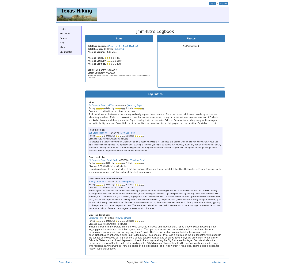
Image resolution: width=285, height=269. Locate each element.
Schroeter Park (96, 217)
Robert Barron (150, 262)
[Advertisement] (174, 14)
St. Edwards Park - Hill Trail (101, 105)
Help (62, 42)
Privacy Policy (65, 262)
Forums (63, 37)
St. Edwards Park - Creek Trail (103, 160)
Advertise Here (219, 262)
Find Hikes (65, 33)
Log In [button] (212, 3)
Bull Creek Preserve (98, 132)
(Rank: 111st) (113, 46)
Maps (62, 47)
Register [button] (223, 3)
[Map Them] (133, 46)
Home (63, 28)
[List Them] (123, 46)
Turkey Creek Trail (97, 181)
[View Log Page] (134, 105)
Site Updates (66, 51)
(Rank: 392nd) (119, 49)
